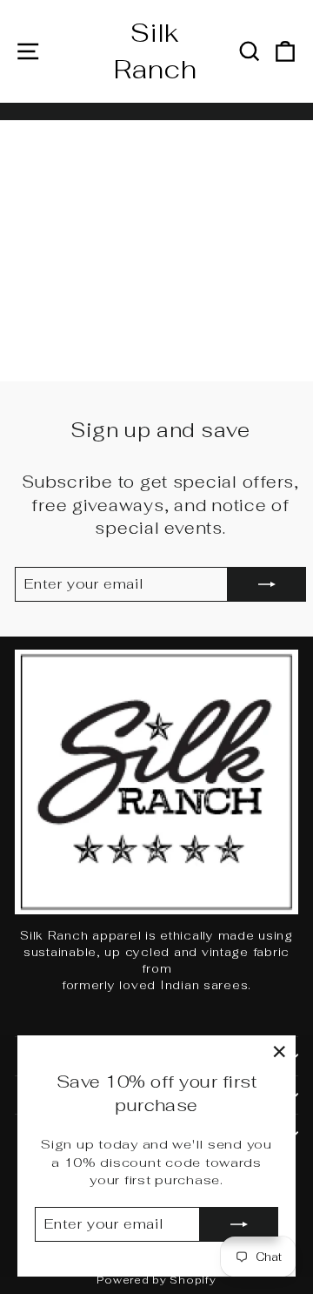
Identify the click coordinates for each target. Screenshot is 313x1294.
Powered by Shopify (156, 1280)
